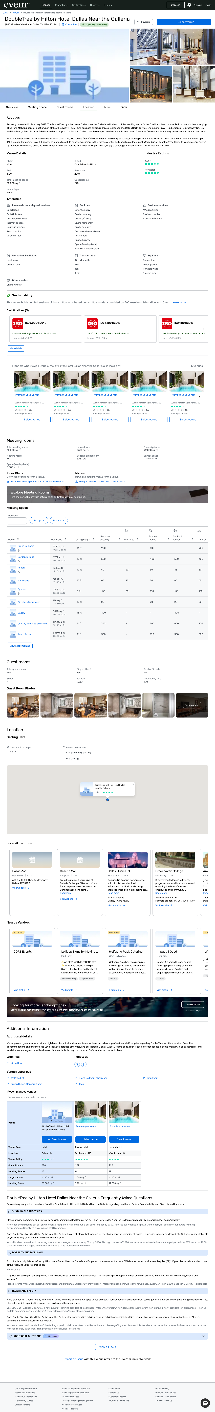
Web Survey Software (72, 1405)
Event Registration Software (75, 1392)
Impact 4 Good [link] (167, 951)
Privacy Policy (162, 1388)
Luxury (108, 5)
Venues (46, 5)
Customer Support (117, 1397)
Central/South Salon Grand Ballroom (34, 623)
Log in (208, 5)
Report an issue (73, 1359)
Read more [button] (66, 893)
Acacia (21, 567)
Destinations (78, 5)
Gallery (21, 612)
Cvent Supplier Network (26, 1388)
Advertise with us (163, 1401)
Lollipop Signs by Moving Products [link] (80, 951)
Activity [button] (160, 979)
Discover (95, 5)
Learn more (179, 302)
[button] (64, 66)
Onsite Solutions (22, 1405)
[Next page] (200, 397)
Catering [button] (113, 979)
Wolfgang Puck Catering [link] (126, 951)
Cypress (22, 589)
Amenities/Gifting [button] (69, 979)
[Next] (204, 882)
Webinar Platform (70, 1409)
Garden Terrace (26, 557)
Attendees (12, 515)
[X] (77, 1064)
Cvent (5, 13)
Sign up (198, 5)
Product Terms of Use (165, 1392)
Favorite (145, 22)
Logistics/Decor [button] (87, 979)
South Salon (24, 634)
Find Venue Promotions (26, 1397)
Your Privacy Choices (119, 1401)
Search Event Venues (25, 1392)
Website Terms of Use (165, 1397)
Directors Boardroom (29, 602)
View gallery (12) (202, 96)
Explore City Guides (24, 1401)
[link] (32, 939)
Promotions (61, 5)
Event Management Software (76, 1388)
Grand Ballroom (26, 546)
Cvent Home (114, 1388)
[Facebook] (84, 1064)
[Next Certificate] (204, 329)
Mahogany (23, 580)
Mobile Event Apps (70, 1397)
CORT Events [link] (23, 951)
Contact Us (114, 1392)
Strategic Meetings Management (77, 1401)
